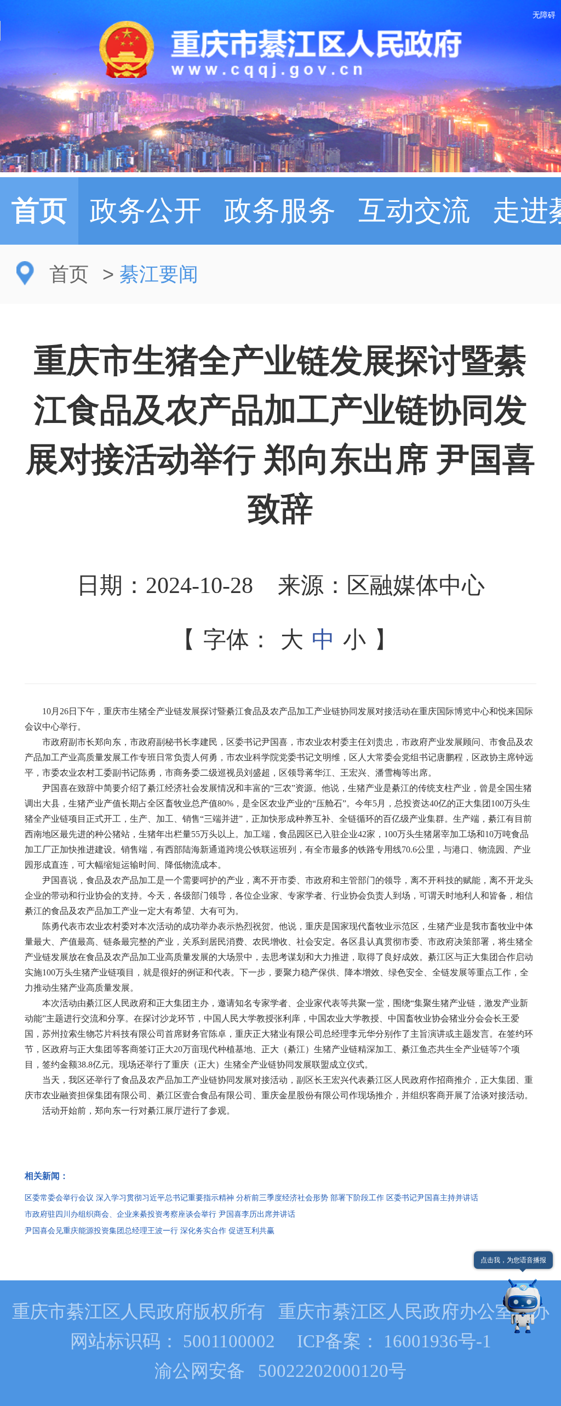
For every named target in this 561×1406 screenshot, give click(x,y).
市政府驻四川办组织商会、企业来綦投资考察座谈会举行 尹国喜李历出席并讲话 (160, 1214)
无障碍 (544, 15)
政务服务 (280, 210)
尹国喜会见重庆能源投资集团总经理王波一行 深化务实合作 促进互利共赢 (149, 1231)
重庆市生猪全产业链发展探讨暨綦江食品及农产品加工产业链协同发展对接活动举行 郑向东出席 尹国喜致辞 (280, 435)
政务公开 (146, 210)
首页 (39, 210)
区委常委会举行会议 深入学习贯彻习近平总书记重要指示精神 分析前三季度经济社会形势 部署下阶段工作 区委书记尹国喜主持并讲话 (251, 1198)
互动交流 (414, 210)
